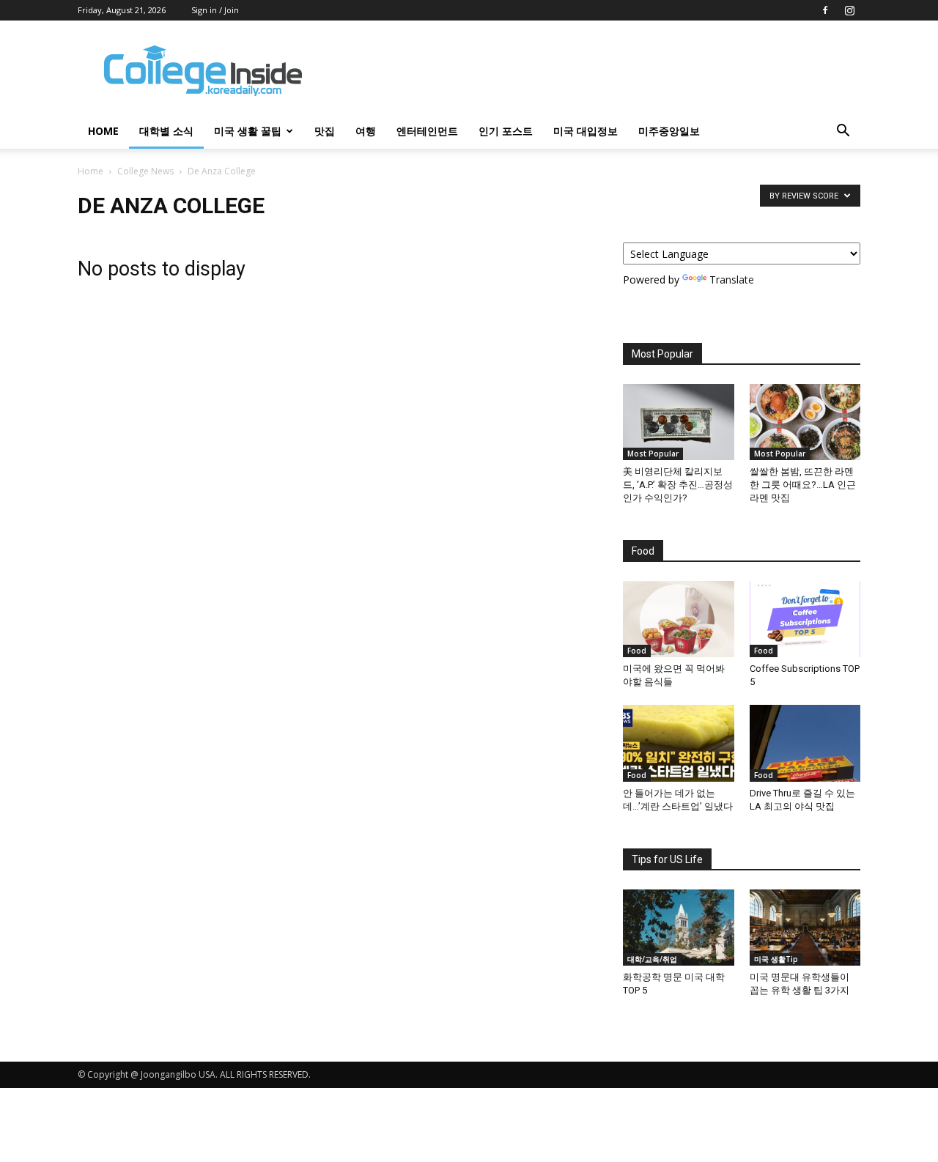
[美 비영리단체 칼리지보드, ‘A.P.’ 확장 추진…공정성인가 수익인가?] (678, 422)
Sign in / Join (215, 9)
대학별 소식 (166, 131)
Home (90, 171)
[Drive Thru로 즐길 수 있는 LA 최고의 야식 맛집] (805, 743)
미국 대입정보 (585, 131)
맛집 (324, 131)
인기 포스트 (506, 131)
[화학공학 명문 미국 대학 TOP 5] (678, 927)
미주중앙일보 (669, 131)
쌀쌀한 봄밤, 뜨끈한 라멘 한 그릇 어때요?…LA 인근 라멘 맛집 (803, 484)
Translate (731, 279)
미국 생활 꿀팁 (247, 131)
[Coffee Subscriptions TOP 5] (805, 619)
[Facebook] (825, 10)
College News (145, 171)
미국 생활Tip (776, 959)
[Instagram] (849, 10)
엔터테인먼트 (427, 131)
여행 (365, 131)
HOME (103, 131)
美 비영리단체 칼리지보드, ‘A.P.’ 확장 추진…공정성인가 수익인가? (678, 484)
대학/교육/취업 (652, 959)
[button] (842, 132)
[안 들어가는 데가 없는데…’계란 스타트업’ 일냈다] (678, 743)
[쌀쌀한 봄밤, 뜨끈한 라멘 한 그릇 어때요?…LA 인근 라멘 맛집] (805, 422)
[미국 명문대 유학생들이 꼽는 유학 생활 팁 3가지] (805, 927)
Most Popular (653, 453)
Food (636, 650)
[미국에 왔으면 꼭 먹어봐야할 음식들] (678, 619)
